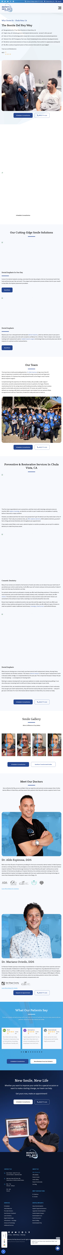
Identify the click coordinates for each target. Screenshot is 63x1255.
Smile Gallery (35, 1179)
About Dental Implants (37, 1206)
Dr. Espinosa (35, 1194)
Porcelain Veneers (8, 1210)
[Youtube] (15, 1232)
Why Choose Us (36, 1172)
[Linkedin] (8, 1232)
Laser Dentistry (8, 1215)
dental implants (33, 335)
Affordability (35, 1174)
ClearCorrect (40, 606)
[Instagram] (19, 1232)
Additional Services (9, 1225)
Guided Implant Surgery (38, 1213)
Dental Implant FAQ (37, 1222)
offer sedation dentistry (34, 519)
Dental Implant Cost (37, 1215)
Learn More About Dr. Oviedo (9, 988)
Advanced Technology (9, 1222)
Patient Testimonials (37, 1181)
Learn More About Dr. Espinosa (10, 888)
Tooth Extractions (36, 1218)
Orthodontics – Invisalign (10, 1220)
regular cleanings (14, 511)
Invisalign (33, 606)
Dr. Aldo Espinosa (32, 372)
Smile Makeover (8, 1208)
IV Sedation (7, 1206)
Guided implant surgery (28, 339)
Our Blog (34, 1184)
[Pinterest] (22, 1232)
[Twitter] (12, 1232)
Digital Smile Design (9, 1218)
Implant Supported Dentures (39, 1208)
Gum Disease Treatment (10, 1213)
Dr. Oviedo (35, 1196)
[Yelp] (25, 1232)
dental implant (34, 673)
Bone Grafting (35, 1220)
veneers (4, 596)
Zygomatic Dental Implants (39, 1210)
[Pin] (29, 1232)
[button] (3, 1251)
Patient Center (36, 1177)
